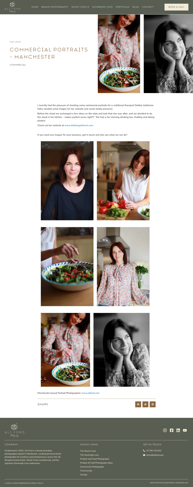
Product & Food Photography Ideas (96, 462)
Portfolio (122, 7)
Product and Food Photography (94, 458)
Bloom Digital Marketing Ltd (175, 483)
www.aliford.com (90, 393)
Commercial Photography (92, 466)
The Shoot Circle (88, 451)
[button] (138, 404)
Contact (148, 7)
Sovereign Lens (102, 7)
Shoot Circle (80, 7)
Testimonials (86, 470)
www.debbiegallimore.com (79, 125)
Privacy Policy (37, 483)
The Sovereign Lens (89, 455)
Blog (135, 7)
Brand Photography (54, 7)
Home (34, 7)
